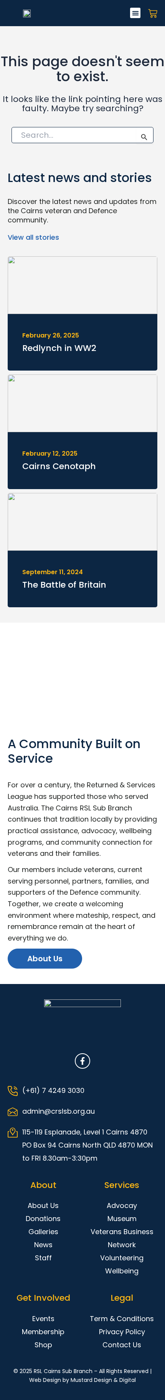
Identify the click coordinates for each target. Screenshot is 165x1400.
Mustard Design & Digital (103, 1380)
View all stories (33, 237)
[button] (135, 13)
